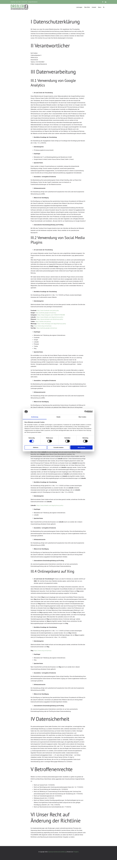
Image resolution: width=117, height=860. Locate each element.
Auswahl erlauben (58, 447)
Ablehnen (35, 447)
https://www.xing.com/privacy (42, 326)
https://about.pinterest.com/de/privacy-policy (50, 319)
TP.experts (76, 851)
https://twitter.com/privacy (43, 321)
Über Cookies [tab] (82, 417)
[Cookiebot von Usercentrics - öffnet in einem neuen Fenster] (86, 411)
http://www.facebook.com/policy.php (48, 310)
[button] (103, 7)
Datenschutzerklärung (60, 851)
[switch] (49, 441)
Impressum (51, 851)
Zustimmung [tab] (34, 417)
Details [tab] (58, 417)
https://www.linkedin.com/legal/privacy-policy (49, 317)
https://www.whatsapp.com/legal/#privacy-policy (51, 323)
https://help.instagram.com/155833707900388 (51, 315)
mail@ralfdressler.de (32, 1)
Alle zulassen (81, 447)
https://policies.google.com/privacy (45, 312)
